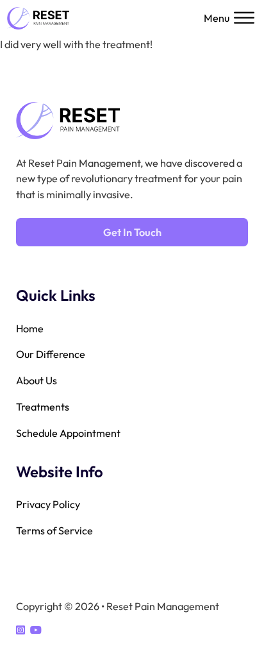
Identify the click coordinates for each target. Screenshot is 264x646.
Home (30, 328)
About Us (36, 380)
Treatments (42, 406)
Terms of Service (54, 530)
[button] (230, 18)
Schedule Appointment (68, 433)
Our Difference (50, 354)
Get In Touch (132, 232)
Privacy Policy (48, 504)
